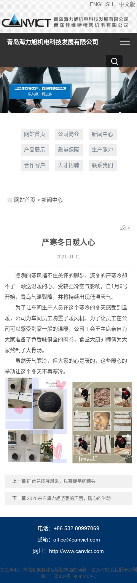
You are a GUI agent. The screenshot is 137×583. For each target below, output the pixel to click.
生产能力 (102, 150)
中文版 (127, 4)
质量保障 (68, 150)
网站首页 (34, 134)
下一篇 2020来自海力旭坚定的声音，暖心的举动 (61, 498)
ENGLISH (101, 4)
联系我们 (102, 165)
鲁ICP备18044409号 (75, 576)
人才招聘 (68, 165)
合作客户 (34, 165)
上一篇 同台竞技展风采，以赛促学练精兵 (54, 481)
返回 (125, 228)
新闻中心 (102, 134)
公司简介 (68, 134)
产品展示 (34, 150)
